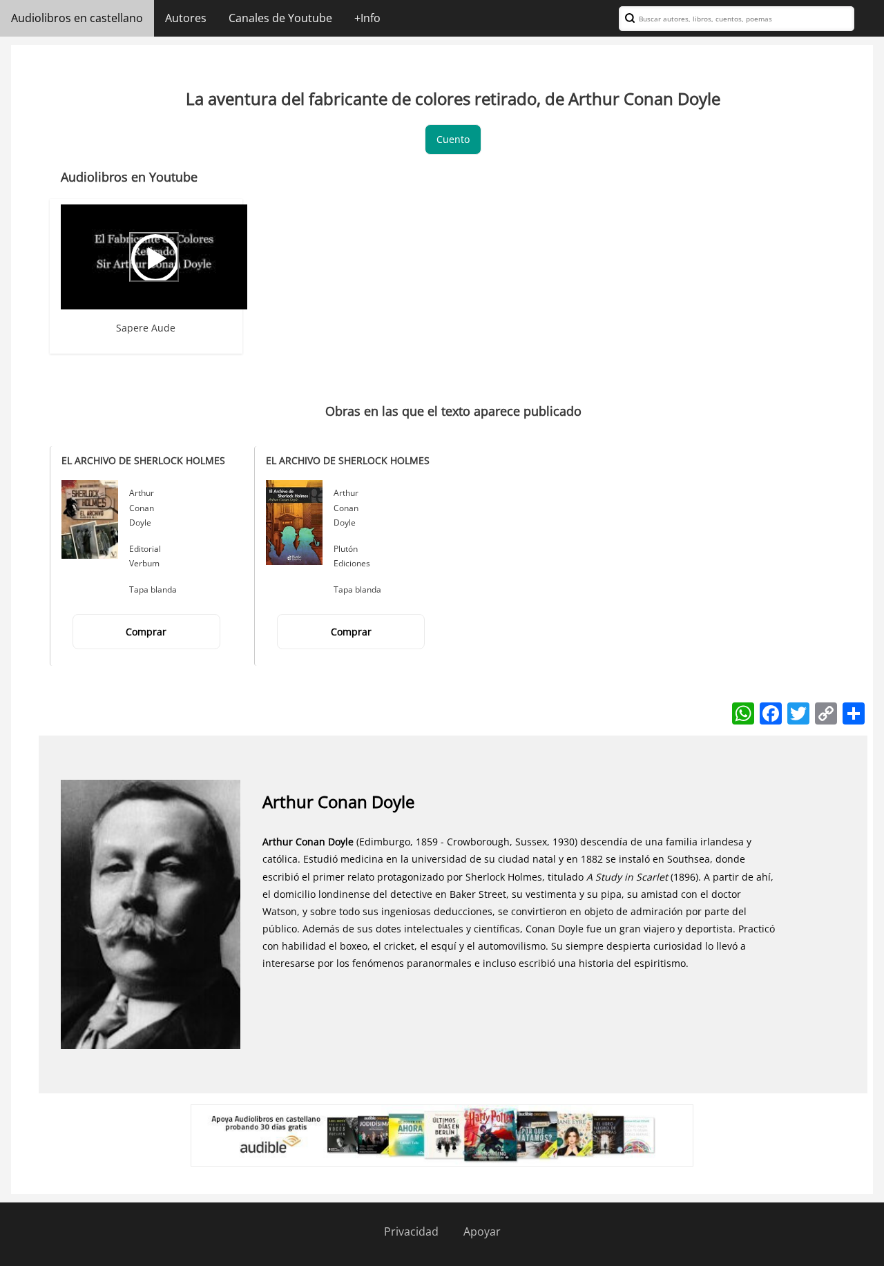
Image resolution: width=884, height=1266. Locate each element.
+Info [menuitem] (367, 18)
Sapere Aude (145, 327)
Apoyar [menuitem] (482, 1231)
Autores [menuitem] (185, 18)
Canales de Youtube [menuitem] (280, 18)
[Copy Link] (826, 712)
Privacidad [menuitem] (411, 1231)
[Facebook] (771, 712)
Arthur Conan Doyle (141, 507)
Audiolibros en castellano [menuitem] (77, 18)
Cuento (453, 139)
